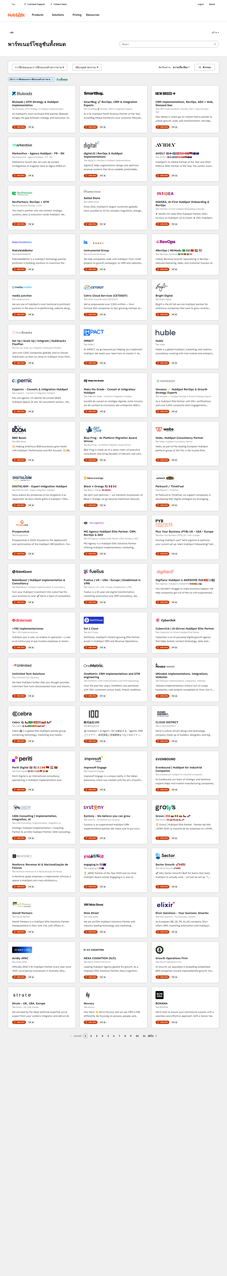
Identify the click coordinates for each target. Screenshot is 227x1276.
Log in (201, 4)
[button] (215, 33)
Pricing (77, 14)
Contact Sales (60, 4)
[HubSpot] (16, 14)
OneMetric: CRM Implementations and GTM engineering (112, 675)
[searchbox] (169, 44)
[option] (38, 67)
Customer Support (36, 4)
